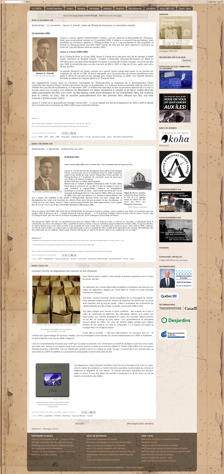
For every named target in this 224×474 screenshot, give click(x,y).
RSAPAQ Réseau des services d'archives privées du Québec (166, 451)
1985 (57, 137)
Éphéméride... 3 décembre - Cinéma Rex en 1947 (57, 149)
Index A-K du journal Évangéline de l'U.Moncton (105, 445)
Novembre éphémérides (123, 137)
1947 (46, 137)
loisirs (132, 259)
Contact (69, 9)
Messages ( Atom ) (51, 429)
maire (109, 137)
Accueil (79, 423)
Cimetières (150, 9)
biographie (65, 137)
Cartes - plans (185, 9)
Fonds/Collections (54, 9)
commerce (82, 259)
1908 (40, 137)
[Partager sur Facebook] (72, 133)
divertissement (115, 259)
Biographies (49, 259)
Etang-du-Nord (77, 137)
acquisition (48, 416)
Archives (58, 416)
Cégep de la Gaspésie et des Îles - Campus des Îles (53, 439)
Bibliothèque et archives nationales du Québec (160, 439)
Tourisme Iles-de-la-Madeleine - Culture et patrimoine (54, 451)
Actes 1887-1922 (167, 9)
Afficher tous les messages (110, 16)
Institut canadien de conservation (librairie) (158, 461)
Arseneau (66, 416)
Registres (120, 9)
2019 (40, 416)
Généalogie (94, 9)
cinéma (73, 259)
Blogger (140, 467)
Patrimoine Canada (149, 442)
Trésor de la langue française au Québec (103, 460)
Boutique (81, 9)
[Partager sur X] (69, 133)
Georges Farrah (99, 137)
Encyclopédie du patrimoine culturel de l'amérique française (110, 451)
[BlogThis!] (66, 133)
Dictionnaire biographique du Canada (101, 439)
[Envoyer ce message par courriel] (63, 133)
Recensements (135, 9)
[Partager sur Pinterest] (75, 133)
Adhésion (108, 9)
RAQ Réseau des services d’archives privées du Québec (164, 448)
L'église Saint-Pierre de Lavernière (173, 260)
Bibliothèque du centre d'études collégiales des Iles (53, 445)
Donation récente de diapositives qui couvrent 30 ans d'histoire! (64, 271)
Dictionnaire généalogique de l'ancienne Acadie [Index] (108, 442)
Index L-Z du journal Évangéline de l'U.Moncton (105, 448)
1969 (52, 137)
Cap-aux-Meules (62, 259)
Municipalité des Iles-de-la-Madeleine (47, 448)
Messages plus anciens (140, 423)
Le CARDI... (37, 9)
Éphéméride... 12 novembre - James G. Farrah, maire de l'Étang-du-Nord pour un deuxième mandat (83, 25)
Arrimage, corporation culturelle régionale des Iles (52, 442)
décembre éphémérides (98, 259)
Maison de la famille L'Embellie (44, 455)
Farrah (88, 137)
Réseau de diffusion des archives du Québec (159, 445)
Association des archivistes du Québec (157, 455)
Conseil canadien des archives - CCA (156, 458)
